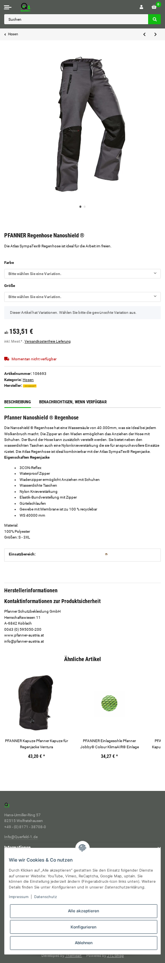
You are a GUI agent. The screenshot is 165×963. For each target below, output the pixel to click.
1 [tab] (80, 207)
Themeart (73, 955)
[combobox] (82, 274)
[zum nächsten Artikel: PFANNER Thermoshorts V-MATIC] (155, 35)
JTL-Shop (115, 955)
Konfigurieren (83, 927)
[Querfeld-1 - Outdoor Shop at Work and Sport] (33, 7)
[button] (141, 7)
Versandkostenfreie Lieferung (48, 341)
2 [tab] (85, 207)
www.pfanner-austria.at (24, 635)
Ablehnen (83, 942)
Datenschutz (45, 897)
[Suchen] (154, 19)
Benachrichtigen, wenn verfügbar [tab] (73, 401)
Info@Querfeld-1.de (21, 836)
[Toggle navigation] (8, 7)
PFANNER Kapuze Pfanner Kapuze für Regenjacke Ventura (36, 743)
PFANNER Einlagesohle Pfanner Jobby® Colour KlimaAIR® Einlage (109, 743)
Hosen (28, 379)
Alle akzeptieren (83, 910)
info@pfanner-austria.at (24, 641)
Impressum (18, 897)
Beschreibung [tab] (17, 401)
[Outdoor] (106, 554)
